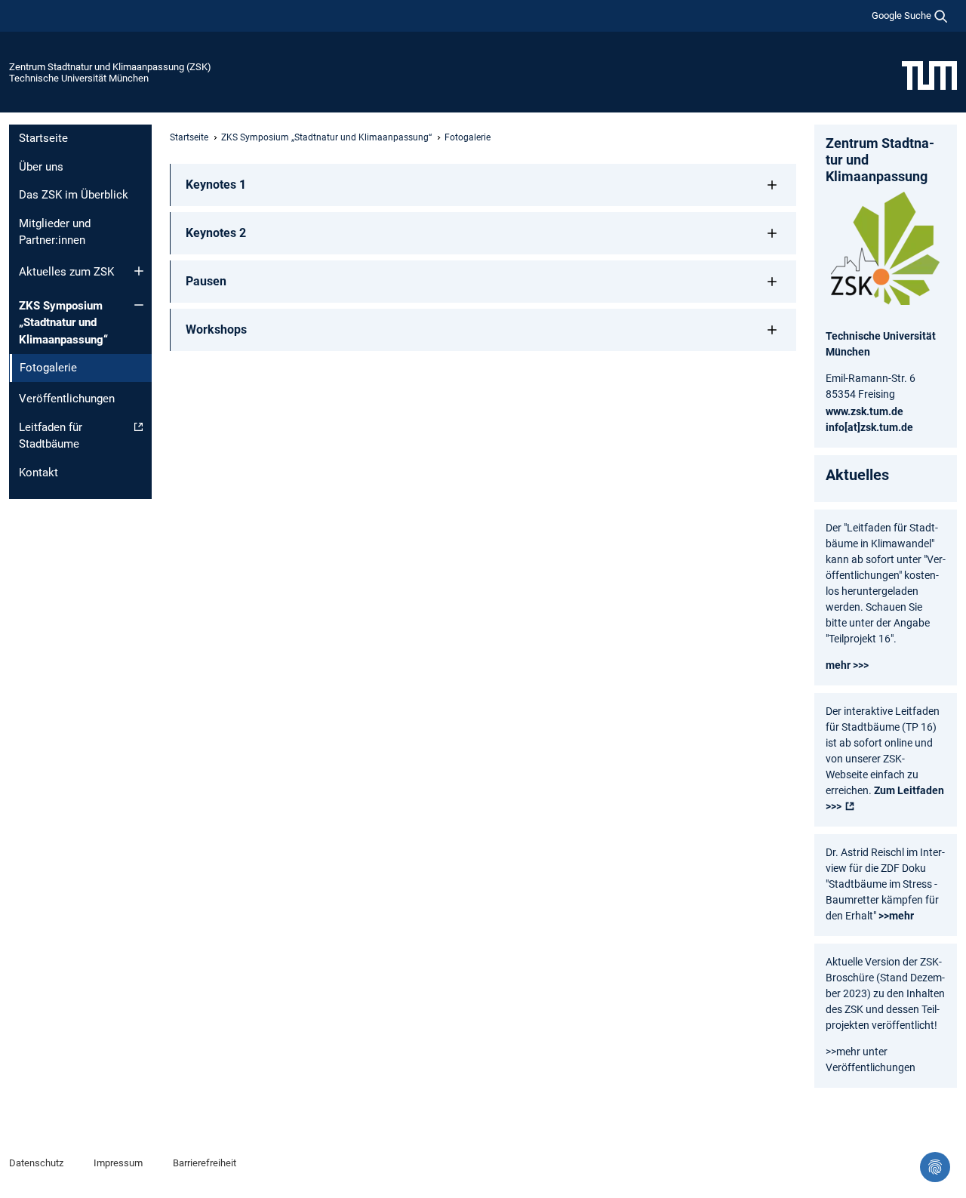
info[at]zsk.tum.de (869, 427)
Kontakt (38, 472)
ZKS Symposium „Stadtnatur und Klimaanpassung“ (63, 322)
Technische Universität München (79, 78)
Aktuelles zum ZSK (66, 272)
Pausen (206, 281)
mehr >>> (847, 665)
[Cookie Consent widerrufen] (935, 1167)
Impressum (118, 1163)
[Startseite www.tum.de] (929, 75)
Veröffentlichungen (67, 398)
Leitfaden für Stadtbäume (50, 435)
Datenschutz (36, 1163)
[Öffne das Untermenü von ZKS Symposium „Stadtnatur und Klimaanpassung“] (139, 305)
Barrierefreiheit (204, 1163)
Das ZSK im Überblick (73, 195)
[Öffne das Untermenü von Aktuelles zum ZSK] (139, 271)
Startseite (43, 138)
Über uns (41, 167)
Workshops (216, 329)
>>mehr (896, 916)
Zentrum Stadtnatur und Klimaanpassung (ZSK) (110, 66)
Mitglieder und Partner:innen (55, 232)
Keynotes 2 (216, 233)
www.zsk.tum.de (864, 411)
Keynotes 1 (216, 184)
